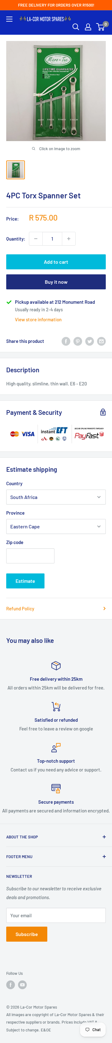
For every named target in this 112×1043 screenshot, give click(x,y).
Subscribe (27, 934)
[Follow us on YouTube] (22, 984)
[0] (101, 27)
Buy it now (56, 282)
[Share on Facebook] (66, 341)
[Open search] (75, 26)
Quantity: (15, 239)
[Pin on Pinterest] (77, 341)
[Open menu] (9, 19)
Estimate (25, 581)
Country (14, 483)
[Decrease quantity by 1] (35, 238)
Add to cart (56, 262)
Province (15, 513)
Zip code (14, 542)
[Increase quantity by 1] (68, 238)
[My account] (88, 26)
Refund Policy (20, 608)
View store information (38, 319)
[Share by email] (101, 341)
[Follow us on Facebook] (10, 984)
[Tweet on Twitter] (89, 341)
